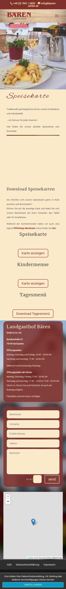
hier (54, 228)
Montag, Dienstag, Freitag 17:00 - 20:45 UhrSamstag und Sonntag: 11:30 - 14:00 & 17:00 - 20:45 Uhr (33, 376)
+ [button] (8, 496)
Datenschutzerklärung (27, 564)
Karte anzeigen (33, 253)
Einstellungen (33, 585)
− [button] (8, 501)
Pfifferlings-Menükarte (24, 228)
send (52, 479)
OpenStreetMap (45, 557)
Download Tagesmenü (33, 314)
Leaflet (30, 557)
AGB (9, 564)
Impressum (49, 564)
